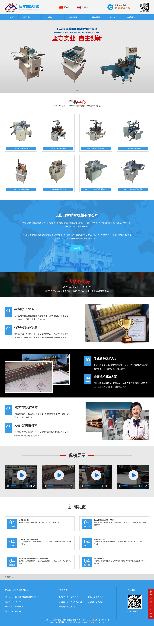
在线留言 (113, 17)
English (85, 7)
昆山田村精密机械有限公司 (68, 620)
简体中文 (67, 7)
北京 (102, 622)
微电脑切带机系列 (95, 597)
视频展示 (96, 17)
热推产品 (53, 622)
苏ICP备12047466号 (102, 620)
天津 (91, 622)
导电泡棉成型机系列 (67, 607)
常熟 (79, 622)
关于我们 (27, 17)
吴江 (87, 622)
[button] (11, 56)
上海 (98, 622)
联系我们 (131, 17)
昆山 (83, 622)
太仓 (75, 622)
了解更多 (77, 248)
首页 (12, 17)
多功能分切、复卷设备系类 (70, 602)
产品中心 (50, 17)
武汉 (94, 622)
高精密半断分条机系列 (68, 597)
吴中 (71, 622)
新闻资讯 (73, 17)
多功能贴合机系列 (95, 602)
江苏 (67, 622)
